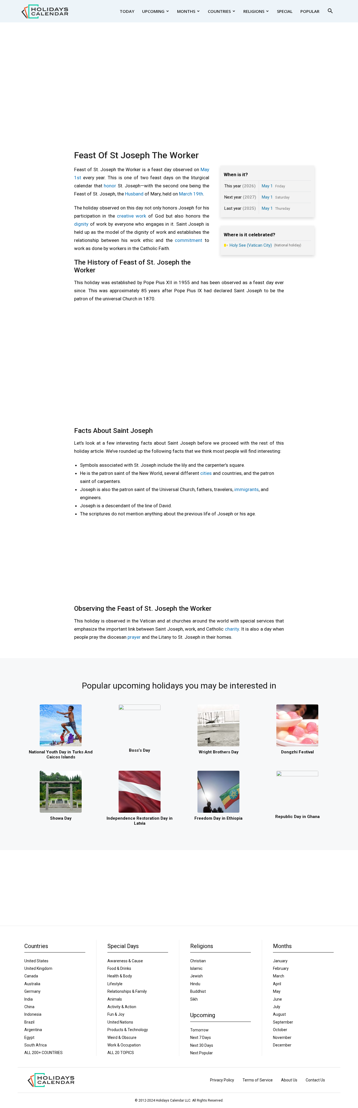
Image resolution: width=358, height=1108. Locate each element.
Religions (253, 11)
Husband (134, 194)
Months (186, 11)
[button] (330, 11)
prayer (134, 637)
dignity (81, 224)
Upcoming (153, 11)
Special (285, 11)
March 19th (191, 194)
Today (127, 11)
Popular (309, 11)
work (141, 216)
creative (125, 216)
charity (232, 629)
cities (206, 473)
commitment (188, 240)
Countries (219, 11)
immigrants (246, 489)
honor (110, 185)
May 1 (267, 185)
